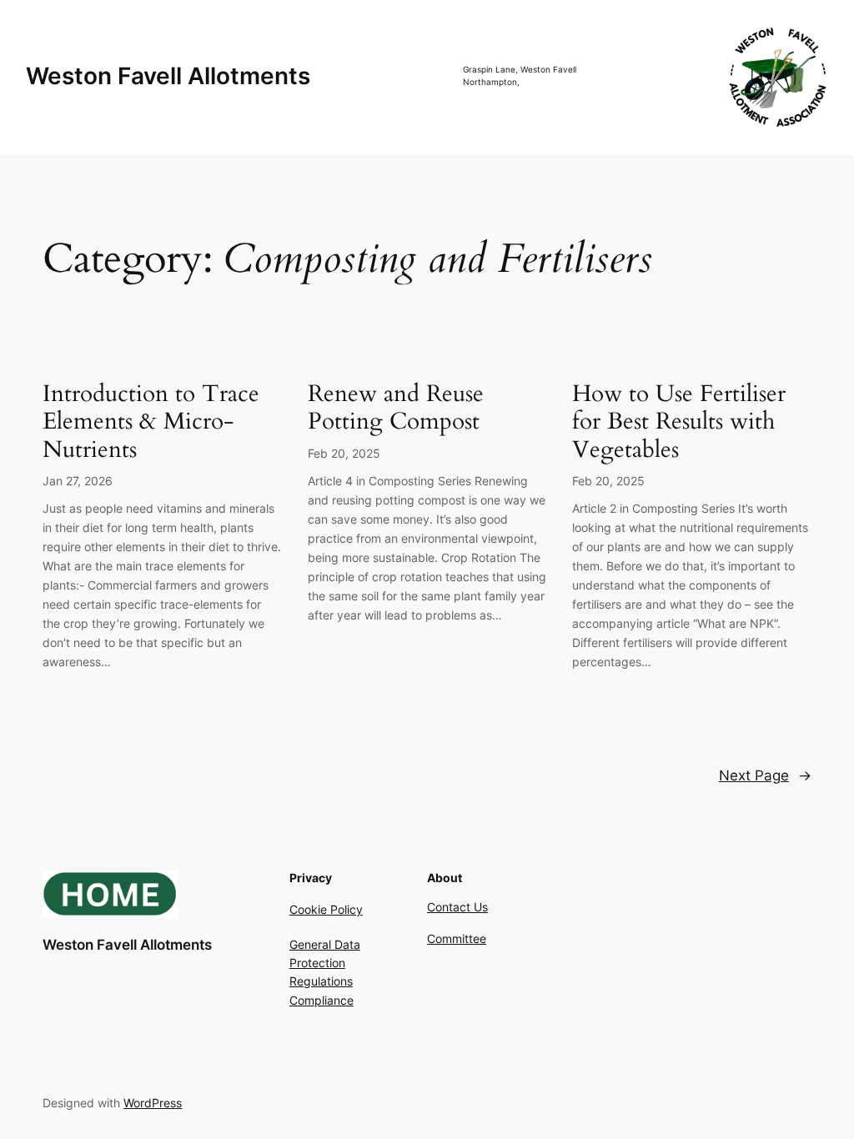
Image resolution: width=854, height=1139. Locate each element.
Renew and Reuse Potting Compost (396, 407)
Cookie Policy (326, 909)
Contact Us (457, 907)
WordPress (152, 1103)
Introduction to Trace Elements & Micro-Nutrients (151, 421)
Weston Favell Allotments (168, 76)
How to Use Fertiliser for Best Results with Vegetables (679, 421)
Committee (456, 938)
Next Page (765, 775)
